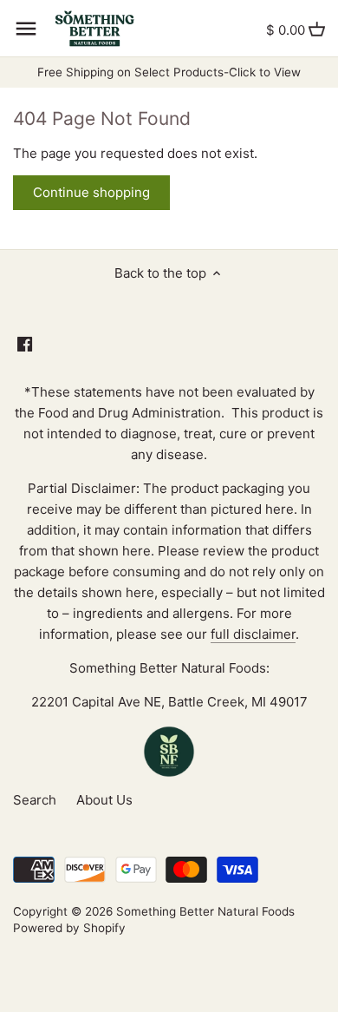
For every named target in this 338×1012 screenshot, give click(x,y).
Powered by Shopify (69, 928)
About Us (104, 800)
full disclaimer (253, 634)
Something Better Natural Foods (205, 911)
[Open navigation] (26, 29)
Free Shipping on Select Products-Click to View (169, 72)
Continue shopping (91, 192)
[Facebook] (24, 343)
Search (34, 800)
